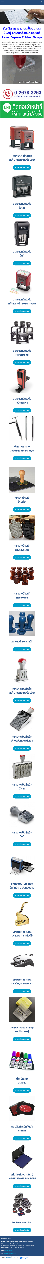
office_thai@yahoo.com (10, 1253)
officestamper (9, 1250)
